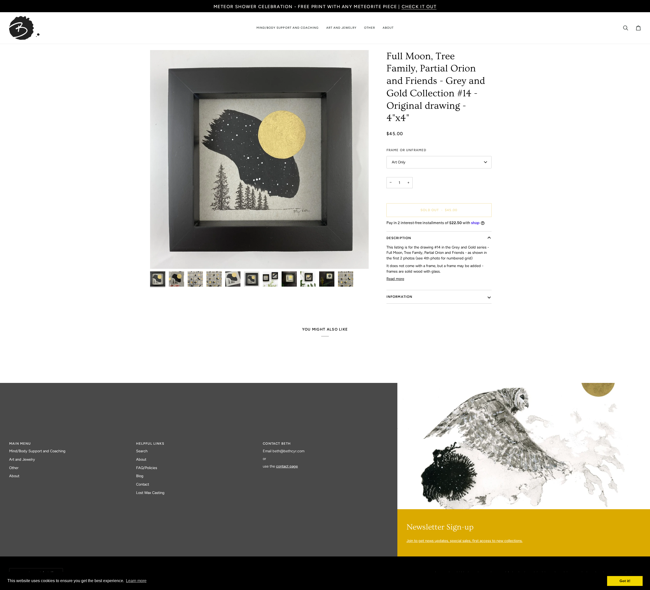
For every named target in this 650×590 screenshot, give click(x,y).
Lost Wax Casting (150, 492)
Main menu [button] (20, 443)
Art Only (398, 162)
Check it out (419, 6)
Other (14, 467)
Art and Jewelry (22, 459)
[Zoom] (259, 159)
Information (399, 297)
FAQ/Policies (146, 467)
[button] (287, 28)
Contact (142, 484)
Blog (139, 476)
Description (398, 238)
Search (142, 451)
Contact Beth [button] (277, 443)
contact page (287, 466)
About (14, 476)
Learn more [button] (136, 581)
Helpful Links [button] (150, 443)
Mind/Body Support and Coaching (37, 451)
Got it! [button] (625, 581)
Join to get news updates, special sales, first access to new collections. (465, 540)
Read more (395, 278)
